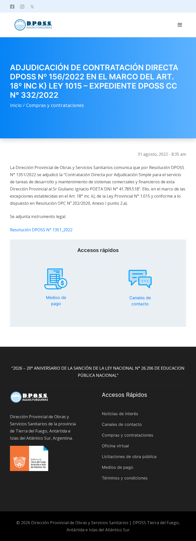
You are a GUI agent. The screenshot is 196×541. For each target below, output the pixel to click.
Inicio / (18, 105)
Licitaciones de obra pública (129, 456)
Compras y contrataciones (55, 105)
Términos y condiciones (125, 477)
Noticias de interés (120, 413)
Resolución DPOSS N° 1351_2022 (41, 230)
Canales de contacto (140, 279)
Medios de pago (55, 279)
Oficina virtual (115, 445)
